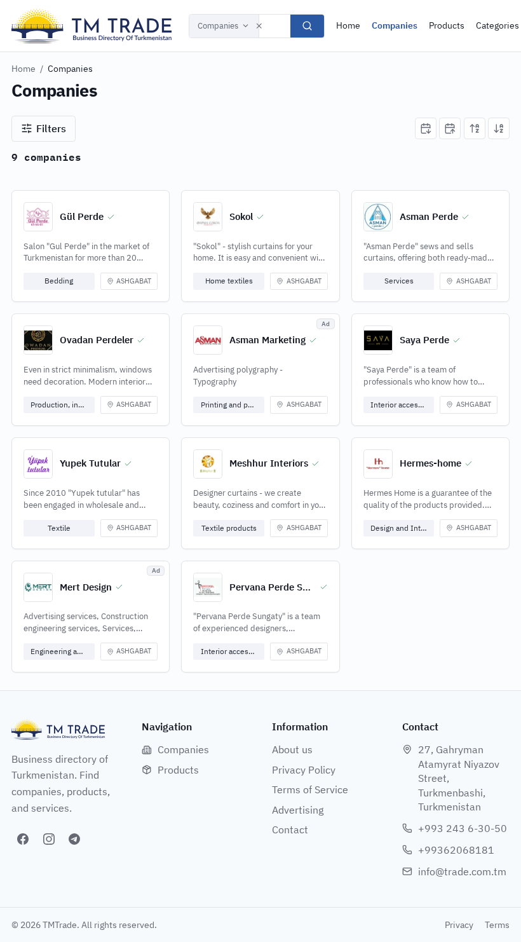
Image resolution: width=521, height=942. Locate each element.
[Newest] (425, 128)
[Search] (307, 26)
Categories (497, 25)
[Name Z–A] (499, 128)
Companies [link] (70, 68)
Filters (51, 128)
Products (446, 25)
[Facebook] (22, 839)
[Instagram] (48, 839)
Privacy (459, 925)
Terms (497, 925)
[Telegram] (74, 839)
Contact (290, 829)
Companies (218, 25)
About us (292, 749)
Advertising (297, 809)
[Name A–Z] (474, 128)
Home (348, 25)
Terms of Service (310, 789)
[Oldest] (450, 128)
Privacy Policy (303, 769)
